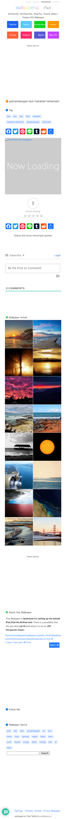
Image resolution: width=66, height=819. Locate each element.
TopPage (18, 810)
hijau (17, 736)
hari (15, 116)
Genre (26, 24)
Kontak (38, 810)
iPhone (12, 35)
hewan (17, 742)
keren (9, 736)
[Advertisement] (33, 69)
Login (57, 255)
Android (26, 35)
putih (9, 742)
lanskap (25, 736)
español (55, 2)
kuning (43, 742)
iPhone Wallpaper (51, 810)
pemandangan (33, 122)
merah (34, 736)
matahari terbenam (15, 122)
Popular (13, 24)
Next (53, 645)
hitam (42, 736)
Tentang (29, 810)
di (56, 742)
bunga (26, 742)
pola (9, 731)
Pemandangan (39, 24)
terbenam (46, 122)
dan (8, 116)
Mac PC (53, 35)
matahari (36, 116)
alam (50, 736)
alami (34, 742)
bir (44, 731)
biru (50, 731)
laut (21, 116)
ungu (9, 748)
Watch (40, 35)
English (36, 2)
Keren (53, 24)
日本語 (28, 2)
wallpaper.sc (46, 816)
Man (28, 116)
